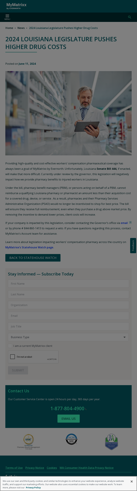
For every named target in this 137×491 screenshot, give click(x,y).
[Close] (131, 481)
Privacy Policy (33, 487)
